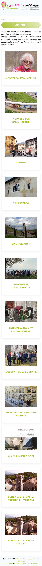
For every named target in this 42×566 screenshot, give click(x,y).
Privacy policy (8, 563)
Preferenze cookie (20, 563)
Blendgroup (34, 563)
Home (3, 19)
